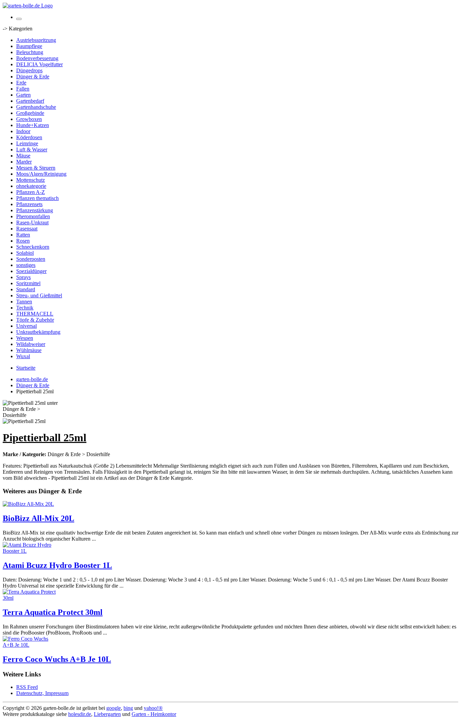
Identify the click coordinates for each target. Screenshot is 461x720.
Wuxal (23, 356)
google (113, 708)
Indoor (23, 131)
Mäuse (23, 155)
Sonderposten (30, 259)
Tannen (24, 301)
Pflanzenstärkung (34, 210)
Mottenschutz (30, 180)
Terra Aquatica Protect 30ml (53, 612)
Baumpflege (29, 46)
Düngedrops (29, 70)
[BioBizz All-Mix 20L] (28, 504)
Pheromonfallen (33, 216)
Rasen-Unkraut (32, 222)
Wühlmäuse (29, 350)
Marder (24, 162)
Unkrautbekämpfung (38, 332)
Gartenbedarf (30, 101)
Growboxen (29, 119)
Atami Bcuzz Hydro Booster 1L (57, 565)
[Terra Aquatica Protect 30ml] (30, 598)
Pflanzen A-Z (30, 192)
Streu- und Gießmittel (39, 295)
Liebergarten (107, 714)
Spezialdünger (31, 271)
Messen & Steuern (35, 168)
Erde (21, 82)
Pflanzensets (29, 204)
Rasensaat (26, 228)
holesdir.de (79, 714)
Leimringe (27, 143)
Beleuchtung (29, 52)
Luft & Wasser (31, 149)
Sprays (23, 277)
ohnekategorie (31, 186)
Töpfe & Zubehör (35, 320)
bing (128, 708)
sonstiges (25, 265)
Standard (25, 289)
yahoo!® (153, 708)
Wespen (24, 338)
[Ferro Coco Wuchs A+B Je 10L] (30, 645)
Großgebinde (30, 113)
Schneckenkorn (32, 247)
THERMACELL (34, 314)
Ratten (23, 235)
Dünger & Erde (32, 76)
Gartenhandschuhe (36, 107)
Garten (23, 95)
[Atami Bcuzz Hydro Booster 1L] (30, 551)
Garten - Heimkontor (154, 714)
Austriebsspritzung (36, 40)
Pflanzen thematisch (37, 198)
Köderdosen (29, 137)
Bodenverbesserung (37, 58)
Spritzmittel (28, 283)
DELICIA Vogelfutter (39, 64)
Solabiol (25, 253)
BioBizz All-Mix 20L (38, 518)
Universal (26, 326)
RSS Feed (27, 687)
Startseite (25, 368)
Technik (24, 308)
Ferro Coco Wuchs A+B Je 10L (57, 659)
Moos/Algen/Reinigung (41, 174)
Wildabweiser (30, 344)
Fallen (22, 89)
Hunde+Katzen (32, 125)
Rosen (23, 241)
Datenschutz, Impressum (42, 693)
